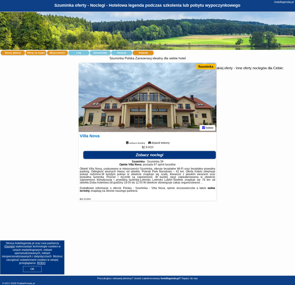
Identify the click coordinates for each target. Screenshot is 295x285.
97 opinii (159, 164)
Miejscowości (57, 52)
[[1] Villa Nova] (147, 97)
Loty (79, 52)
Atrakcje (122, 52)
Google (9, 246)
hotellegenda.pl (284, 2)
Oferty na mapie (36, 52)
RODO (41, 263)
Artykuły (143, 52)
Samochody (100, 52)
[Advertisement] (147, 241)
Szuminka (205, 66)
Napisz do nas (190, 278)
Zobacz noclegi (149, 155)
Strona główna (13, 52)
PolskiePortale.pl (26, 283)
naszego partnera (126, 190)
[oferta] (203, 127)
